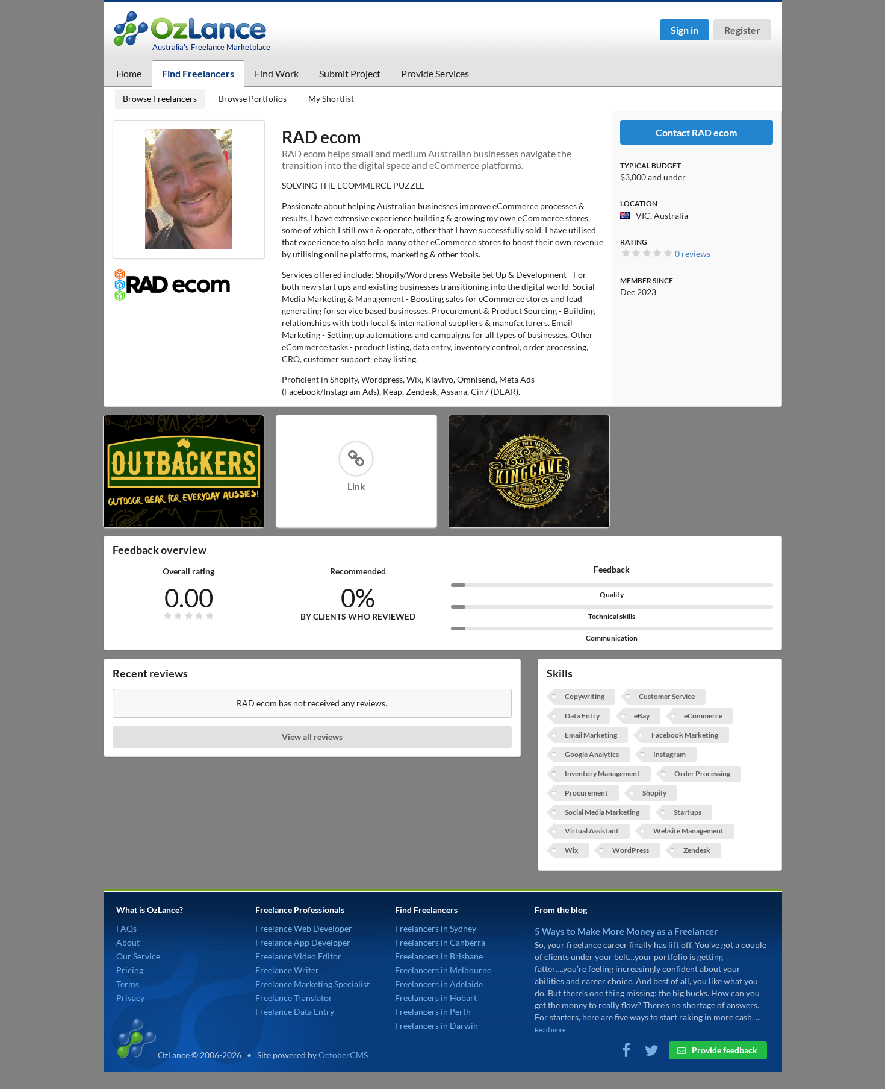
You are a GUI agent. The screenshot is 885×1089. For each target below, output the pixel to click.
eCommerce (703, 715)
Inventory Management (602, 773)
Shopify (654, 792)
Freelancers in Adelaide (439, 984)
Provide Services (435, 73)
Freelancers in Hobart (436, 998)
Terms (127, 984)
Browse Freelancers (160, 98)
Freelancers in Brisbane (439, 956)
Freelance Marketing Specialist (312, 984)
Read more (550, 1030)
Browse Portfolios (253, 98)
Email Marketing (591, 734)
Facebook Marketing (684, 734)
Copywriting (584, 696)
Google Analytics (592, 754)
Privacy (130, 998)
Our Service (138, 956)
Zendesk (696, 850)
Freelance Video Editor (298, 956)
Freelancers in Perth (433, 1011)
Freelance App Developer (302, 942)
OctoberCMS (343, 1055)
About (128, 942)
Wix (571, 850)
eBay (642, 715)
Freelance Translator (293, 998)
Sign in (684, 30)
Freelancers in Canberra (440, 942)
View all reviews (312, 737)
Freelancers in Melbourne (443, 970)
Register (742, 30)
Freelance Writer (287, 970)
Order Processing (702, 773)
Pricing (129, 970)
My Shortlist (331, 98)
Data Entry (582, 715)
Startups (687, 812)
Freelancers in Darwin (436, 1025)
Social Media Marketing (602, 812)
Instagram (669, 754)
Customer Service (667, 696)
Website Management (688, 830)
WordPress (630, 850)
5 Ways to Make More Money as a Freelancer (626, 931)
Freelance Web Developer (303, 928)
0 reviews (692, 253)
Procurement (586, 792)
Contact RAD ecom (696, 132)
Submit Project (349, 73)
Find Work (277, 73)
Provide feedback (723, 1050)
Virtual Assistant (592, 830)
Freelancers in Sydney (435, 928)
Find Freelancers (198, 73)
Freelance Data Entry (294, 1011)
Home (128, 73)
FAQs (126, 928)
